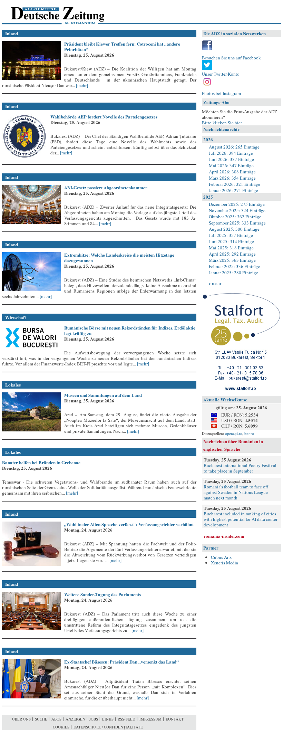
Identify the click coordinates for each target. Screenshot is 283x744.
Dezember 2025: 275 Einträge (237, 204)
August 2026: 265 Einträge (234, 147)
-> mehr (214, 283)
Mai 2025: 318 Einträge (231, 247)
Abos (56, 719)
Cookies (61, 726)
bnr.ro (249, 433)
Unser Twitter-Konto (221, 74)
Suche (41, 719)
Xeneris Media (224, 563)
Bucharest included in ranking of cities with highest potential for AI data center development (240, 519)
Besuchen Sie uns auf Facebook (231, 58)
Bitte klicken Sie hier (222, 123)
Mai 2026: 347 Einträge (231, 165)
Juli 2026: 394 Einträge (231, 153)
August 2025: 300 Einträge (234, 229)
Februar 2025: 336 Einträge (234, 266)
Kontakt (175, 719)
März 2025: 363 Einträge (232, 260)
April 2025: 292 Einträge (232, 254)
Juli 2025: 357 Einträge (231, 235)
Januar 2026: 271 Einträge (233, 190)
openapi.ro (233, 433)
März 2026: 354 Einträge (232, 178)
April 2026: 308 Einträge (232, 171)
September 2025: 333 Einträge (237, 223)
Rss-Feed (126, 719)
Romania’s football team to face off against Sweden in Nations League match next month (236, 492)
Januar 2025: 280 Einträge (233, 272)
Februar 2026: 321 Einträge (234, 184)
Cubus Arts (221, 557)
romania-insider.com (224, 536)
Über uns (21, 719)
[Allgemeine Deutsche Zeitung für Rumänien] (49, 12)
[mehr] (81, 85)
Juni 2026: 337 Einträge (231, 159)
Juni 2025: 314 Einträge (231, 241)
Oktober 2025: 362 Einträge (235, 216)
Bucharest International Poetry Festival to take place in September (240, 468)
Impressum (150, 719)
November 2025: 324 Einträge (237, 210)
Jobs (93, 719)
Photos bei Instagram (221, 93)
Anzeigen (75, 719)
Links (108, 719)
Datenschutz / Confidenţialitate (108, 726)
